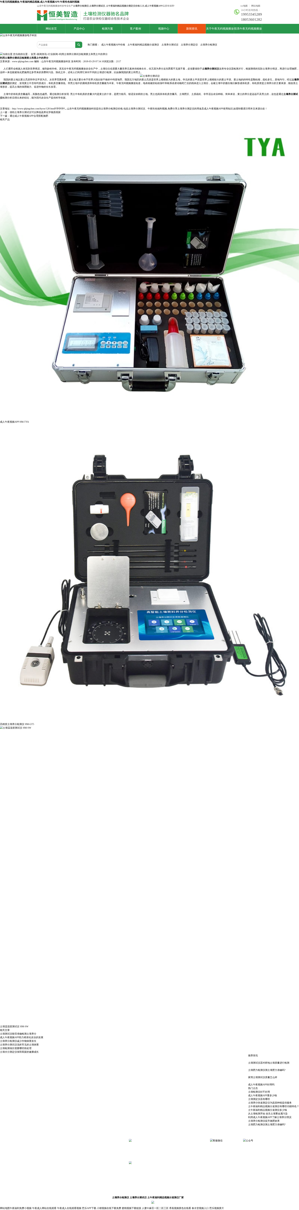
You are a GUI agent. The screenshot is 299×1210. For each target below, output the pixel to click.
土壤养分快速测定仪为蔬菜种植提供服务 (270, 1102)
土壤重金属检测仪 (104, 1148)
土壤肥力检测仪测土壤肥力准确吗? (267, 1124)
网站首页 (51, 28)
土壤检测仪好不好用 (259, 1092)
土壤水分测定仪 (74, 1163)
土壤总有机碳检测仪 (47, 1168)
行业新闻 (53, 54)
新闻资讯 (191, 28)
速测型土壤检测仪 (104, 1143)
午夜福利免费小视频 (20, 1208)
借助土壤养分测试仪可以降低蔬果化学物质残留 (35, 112)
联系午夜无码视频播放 (248, 28)
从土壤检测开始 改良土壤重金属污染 (268, 1113)
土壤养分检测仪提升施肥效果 (264, 1121)
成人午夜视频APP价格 (113, 44)
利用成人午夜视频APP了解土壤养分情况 (269, 1117)
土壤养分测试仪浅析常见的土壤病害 (19, 1044)
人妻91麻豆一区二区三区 (155, 1208)
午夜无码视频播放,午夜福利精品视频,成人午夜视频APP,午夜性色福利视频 (39, 2)
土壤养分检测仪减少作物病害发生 (18, 1041)
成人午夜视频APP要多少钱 (262, 1095)
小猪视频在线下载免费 (109, 1208)
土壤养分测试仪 (169, 44)
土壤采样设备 (72, 1184)
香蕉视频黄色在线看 (180, 1208)
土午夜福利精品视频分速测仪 (143, 44)
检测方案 (107, 28)
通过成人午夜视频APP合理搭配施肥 (29, 116)
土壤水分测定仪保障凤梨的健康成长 (19, 1052)
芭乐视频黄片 (216, 1208)
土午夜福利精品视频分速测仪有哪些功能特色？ (273, 1106)
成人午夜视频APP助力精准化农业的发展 (21, 1037)
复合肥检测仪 (44, 1158)
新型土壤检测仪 (45, 1143)
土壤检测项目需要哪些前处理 (15, 1048)
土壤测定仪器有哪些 (259, 1099)
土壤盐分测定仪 (45, 1173)
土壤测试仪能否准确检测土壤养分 (18, 1033)
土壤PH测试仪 (102, 1173)
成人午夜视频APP (74, 1143)
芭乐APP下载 (89, 1208)
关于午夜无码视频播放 (220, 28)
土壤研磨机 (100, 1179)
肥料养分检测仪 (74, 1153)
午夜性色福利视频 (46, 1148)
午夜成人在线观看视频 (69, 1208)
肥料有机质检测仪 (46, 1163)
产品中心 (79, 28)
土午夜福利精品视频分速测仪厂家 (165, 1197)
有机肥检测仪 (101, 1153)
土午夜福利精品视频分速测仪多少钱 (267, 1110)
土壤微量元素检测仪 (76, 1148)
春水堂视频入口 (200, 1208)
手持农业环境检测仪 (105, 1163)
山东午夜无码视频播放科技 (55, 61)
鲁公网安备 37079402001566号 (181, 1202)
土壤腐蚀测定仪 (45, 1184)
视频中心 (163, 28)
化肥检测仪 (71, 1158)
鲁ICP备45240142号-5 (209, 1202)
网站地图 (255, 5)
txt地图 (244, 5)
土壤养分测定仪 (189, 44)
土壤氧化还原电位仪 (47, 1179)
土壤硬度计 (71, 1168)
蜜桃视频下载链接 (131, 1208)
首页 (33, 54)
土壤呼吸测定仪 (45, 1153)
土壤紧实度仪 (101, 1168)
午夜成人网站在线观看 (44, 1208)
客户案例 (135, 28)
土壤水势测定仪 (74, 1173)
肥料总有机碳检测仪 (105, 1158)
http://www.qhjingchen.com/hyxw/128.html (33, 108)
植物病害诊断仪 (74, 1179)
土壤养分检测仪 (208, 44)
